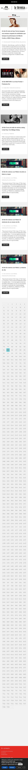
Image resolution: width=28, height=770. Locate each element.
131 (25, 373)
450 (3, 550)
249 (16, 438)
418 (20, 530)
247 (8, 438)
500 (12, 576)
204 (3, 415)
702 (3, 687)
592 (20, 625)
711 (16, 691)
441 (16, 543)
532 (20, 592)
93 (16, 353)
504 (3, 579)
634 (20, 648)
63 (16, 337)
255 (16, 442)
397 (8, 520)
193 (8, 409)
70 (20, 340)
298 (20, 465)
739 (8, 707)
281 (24, 455)
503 (24, 576)
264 (3, 448)
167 (24, 392)
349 (8, 494)
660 (3, 664)
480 (3, 566)
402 (3, 523)
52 (20, 330)
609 (16, 635)
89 (24, 350)
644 (12, 655)
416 (12, 530)
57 (16, 334)
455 (24, 550)
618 (4, 641)
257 (24, 442)
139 (8, 379)
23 (24, 314)
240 (3, 435)
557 (24, 605)
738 (4, 707)
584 (12, 622)
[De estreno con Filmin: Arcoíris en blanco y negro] (14, 163)
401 (24, 520)
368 (12, 504)
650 (12, 658)
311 (25, 471)
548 (12, 602)
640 (20, 651)
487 (8, 569)
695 (24, 681)
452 (12, 550)
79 (8, 347)
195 (16, 409)
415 (8, 530)
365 (24, 501)
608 (12, 635)
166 (20, 392)
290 (12, 461)
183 (16, 402)
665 (24, 664)
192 (4, 409)
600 (3, 632)
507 (16, 579)
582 (4, 622)
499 (8, 576)
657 (16, 661)
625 (8, 645)
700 (20, 684)
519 (16, 586)
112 (20, 363)
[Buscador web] (26, 8)
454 (20, 550)
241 (8, 435)
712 (20, 691)
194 (12, 409)
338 (12, 487)
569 (24, 612)
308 (12, 471)
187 (8, 406)
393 (16, 517)
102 (4, 360)
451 (8, 550)
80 (12, 347)
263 (24, 445)
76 (20, 343)
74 (12, 343)
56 (12, 334)
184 (20, 402)
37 (8, 324)
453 (16, 550)
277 (8, 455)
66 (4, 340)
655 (8, 661)
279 (16, 455)
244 (20, 435)
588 (4, 625)
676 (20, 671)
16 (20, 311)
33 (16, 320)
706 (20, 687)
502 (20, 576)
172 (20, 396)
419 (24, 530)
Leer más (5, 58)
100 (20, 356)
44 (12, 327)
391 (8, 517)
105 (16, 360)
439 (8, 543)
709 (8, 691)
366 (4, 504)
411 (16, 527)
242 (12, 435)
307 (8, 471)
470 (12, 560)
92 (12, 353)
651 (16, 658)
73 (8, 343)
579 (16, 618)
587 (24, 622)
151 (8, 386)
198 (4, 412)
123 (16, 370)
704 (12, 687)
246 (3, 438)
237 (16, 432)
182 (12, 402)
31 (8, 320)
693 (16, 681)
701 (24, 684)
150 (4, 386)
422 (12, 533)
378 (4, 510)
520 (20, 586)
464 (12, 556)
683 (24, 674)
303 (16, 468)
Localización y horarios (7, 751)
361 (8, 501)
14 (12, 311)
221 (24, 422)
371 (24, 504)
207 (16, 415)
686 (12, 677)
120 (4, 370)
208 (20, 415)
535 (8, 596)
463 (8, 556)
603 (16, 632)
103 (8, 360)
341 (24, 487)
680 (12, 674)
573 (16, 615)
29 (24, 317)
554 (12, 605)
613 (8, 638)
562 (20, 609)
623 (24, 641)
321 (16, 478)
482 (12, 566)
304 (20, 468)
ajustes (20, 764)
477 (16, 563)
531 (16, 592)
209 (24, 415)
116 (12, 366)
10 (20, 307)
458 (12, 553)
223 (8, 425)
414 (4, 530)
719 (24, 694)
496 (20, 573)
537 (16, 596)
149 (24, 383)
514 (20, 582)
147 (16, 383)
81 (16, 347)
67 (8, 340)
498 (3, 576)
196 (20, 409)
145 (8, 383)
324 (3, 481)
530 (12, 592)
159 (16, 389)
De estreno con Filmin (10, 178)
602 (12, 632)
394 (20, 517)
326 (12, 481)
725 (24, 697)
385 (8, 514)
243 (16, 435)
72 (4, 343)
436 (20, 540)
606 (3, 635)
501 (16, 576)
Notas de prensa (21, 42)
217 (8, 422)
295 (8, 465)
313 (8, 474)
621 (16, 641)
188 (12, 406)
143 (24, 379)
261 (16, 445)
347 (24, 491)
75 (16, 343)
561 (16, 609)
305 (24, 468)
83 (24, 347)
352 (20, 494)
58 (20, 334)
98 (12, 356)
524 (12, 589)
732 (4, 704)
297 (16, 465)
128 (12, 373)
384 (3, 514)
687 (16, 677)
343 (8, 491)
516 (4, 586)
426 (3, 537)
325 (8, 481)
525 (16, 589)
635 (24, 648)
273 (16, 451)
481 (8, 566)
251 (24, 438)
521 (24, 586)
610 (20, 635)
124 (20, 370)
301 (8, 468)
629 (24, 645)
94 (20, 353)
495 (16, 573)
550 (20, 602)
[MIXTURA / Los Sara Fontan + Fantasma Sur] (14, 73)
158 (12, 389)
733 (8, 704)
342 (3, 491)
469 (8, 560)
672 (3, 671)
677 (24, 671)
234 (3, 432)
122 (12, 370)
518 (12, 586)
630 (3, 648)
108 (4, 363)
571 (8, 615)
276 (3, 455)
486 (3, 569)
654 (3, 661)
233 (24, 428)
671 (24, 668)
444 (4, 546)
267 (16, 448)
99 (16, 356)
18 (4, 314)
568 (20, 612)
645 (16, 655)
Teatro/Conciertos (14, 88)
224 (12, 425)
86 (12, 350)
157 (8, 389)
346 (20, 491)
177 (16, 399)
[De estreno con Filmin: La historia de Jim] (14, 259)
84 (4, 350)
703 (8, 687)
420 (3, 533)
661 (8, 664)
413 (24, 527)
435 (16, 540)
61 (8, 337)
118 (20, 366)
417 (16, 530)
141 (16, 379)
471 (16, 560)
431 (24, 537)
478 (20, 563)
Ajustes (19, 767)
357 (16, 497)
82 (20, 347)
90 (4, 353)
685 (8, 677)
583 (8, 622)
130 (20, 373)
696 (3, 684)
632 (12, 648)
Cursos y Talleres (9, 133)
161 (24, 389)
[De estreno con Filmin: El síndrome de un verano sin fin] (14, 211)
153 (16, 386)
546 (3, 602)
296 (12, 465)
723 (16, 697)
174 (4, 399)
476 (12, 563)
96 (4, 356)
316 (20, 474)
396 (4, 520)
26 (12, 317)
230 (12, 428)
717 (16, 694)
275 (24, 451)
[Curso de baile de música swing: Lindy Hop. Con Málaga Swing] (14, 119)
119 (24, 366)
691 (8, 681)
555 (16, 605)
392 (12, 517)
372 (4, 507)
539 (24, 596)
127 (8, 373)
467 (24, 556)
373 (8, 507)
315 (16, 474)
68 (12, 340)
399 (16, 520)
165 (16, 392)
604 (20, 632)
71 (24, 340)
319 (8, 478)
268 (20, 448)
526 (20, 589)
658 (20, 661)
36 (4, 324)
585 (16, 622)
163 (8, 392)
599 (24, 628)
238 (20, 432)
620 (12, 641)
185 (24, 402)
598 (20, 628)
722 (12, 697)
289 (8, 461)
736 (20, 704)
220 (20, 422)
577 (8, 618)
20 (12, 314)
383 (24, 510)
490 (20, 569)
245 (24, 435)
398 (12, 520)
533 (24, 592)
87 (16, 350)
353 (24, 494)
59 (24, 334)
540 (3, 599)
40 (20, 324)
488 (12, 569)
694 (20, 681)
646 (20, 655)
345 (16, 491)
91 (8, 353)
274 (20, 451)
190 (20, 406)
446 (12, 546)
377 (24, 507)
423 (16, 533)
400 (20, 520)
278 (12, 455)
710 (12, 691)
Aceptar (4, 767)
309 (16, 471)
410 (12, 527)
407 (24, 523)
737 (24, 704)
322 (20, 478)
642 (3, 655)
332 (12, 484)
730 (20, 700)
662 (12, 664)
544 (20, 599)
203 (24, 412)
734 (12, 704)
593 (24, 625)
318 (4, 478)
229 (8, 428)
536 (12, 596)
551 (24, 602)
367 (8, 504)
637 (8, 651)
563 (24, 609)
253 (8, 442)
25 (8, 317)
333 (16, 484)
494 (12, 573)
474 (3, 563)
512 (12, 582)
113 (25, 363)
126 (4, 373)
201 (16, 412)
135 (16, 376)
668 (12, 668)
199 (8, 412)
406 (20, 523)
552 (4, 605)
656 (12, 661)
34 (20, 320)
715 (8, 694)
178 (20, 399)
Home (9, 16)
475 (8, 563)
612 (4, 638)
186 (4, 406)
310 (20, 471)
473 (24, 560)
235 (8, 432)
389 (24, 514)
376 (20, 507)
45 (16, 327)
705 (16, 687)
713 (24, 691)
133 (8, 376)
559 (8, 609)
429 (16, 537)
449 (24, 546)
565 (8, 612)
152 (12, 386)
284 (12, 458)
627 (16, 645)
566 (12, 612)
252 (4, 442)
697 (8, 684)
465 (16, 556)
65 (24, 337)
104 (12, 360)
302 (12, 468)
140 (12, 379)
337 (8, 487)
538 (20, 596)
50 (12, 330)
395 (24, 517)
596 (12, 628)
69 (16, 340)
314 (12, 474)
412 (20, 527)
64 (20, 337)
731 (24, 700)
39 (16, 324)
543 (16, 599)
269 (24, 448)
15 (16, 311)
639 (16, 651)
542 (12, 599)
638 (12, 651)
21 (16, 314)
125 (24, 370)
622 (20, 641)
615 (16, 638)
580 (20, 618)
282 (3, 458)
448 (20, 546)
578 (12, 618)
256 (20, 442)
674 (12, 671)
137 (24, 376)
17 (24, 311)
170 (12, 396)
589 (8, 625)
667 (8, 668)
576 (4, 618)
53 (24, 330)
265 (8, 448)
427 (8, 537)
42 (4, 327)
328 (20, 481)
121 (8, 370)
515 (24, 582)
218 (12, 422)
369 (16, 504)
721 (8, 697)
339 (16, 487)
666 (3, 668)
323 (24, 478)
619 (8, 641)
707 (24, 687)
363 (16, 501)
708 (3, 691)
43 (8, 327)
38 (12, 324)
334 (20, 484)
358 (20, 497)
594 (3, 628)
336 (4, 487)
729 (16, 700)
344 (12, 491)
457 (8, 553)
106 (20, 360)
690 (3, 681)
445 (8, 546)
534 (4, 596)
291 (16, 461)
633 (16, 648)
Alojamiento (4, 754)
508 (20, 579)
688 (20, 677)
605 (24, 632)
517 (8, 586)
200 (12, 412)
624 (3, 645)
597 (16, 628)
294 (3, 465)
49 (8, 330)
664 (20, 664)
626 (12, 645)
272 (12, 451)
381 (16, 510)
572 (12, 615)
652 (20, 658)
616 (20, 638)
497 (24, 573)
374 (12, 507)
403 (8, 523)
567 (16, 612)
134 (12, 376)
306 (3, 471)
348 (3, 494)
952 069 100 (14, 1)
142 (20, 379)
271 (8, 451)
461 (24, 553)
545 (24, 599)
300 (3, 468)
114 (4, 366)
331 (8, 484)
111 (16, 363)
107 (24, 360)
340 (20, 487)
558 (4, 609)
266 (12, 448)
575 (24, 615)
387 (16, 514)
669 (16, 668)
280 (20, 455)
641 (24, 651)
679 (8, 674)
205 (8, 415)
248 (12, 438)
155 (24, 386)
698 (12, 684)
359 (24, 497)
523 (8, 589)
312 (4, 474)
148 (20, 383)
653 (24, 658)
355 (8, 497)
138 (4, 379)
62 (12, 337)
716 (12, 694)
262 (20, 445)
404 (12, 523)
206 (12, 415)
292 (20, 461)
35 (24, 320)
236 (12, 432)
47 (25, 327)
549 (16, 602)
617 (24, 638)
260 (12, 445)
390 (3, 517)
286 (20, 458)
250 (20, 438)
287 (24, 458)
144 (4, 383)
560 (12, 609)
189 (16, 406)
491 (24, 569)
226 (20, 425)
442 (20, 543)
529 (8, 592)
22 (20, 314)
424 (20, 533)
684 (3, 677)
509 (24, 579)
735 (16, 704)
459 (16, 553)
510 (4, 582)
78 (4, 347)
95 (24, 353)
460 (20, 553)
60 (4, 337)
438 (3, 543)
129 (16, 373)
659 (24, 661)
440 (12, 543)
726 (3, 700)
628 (20, 645)
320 (12, 478)
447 (16, 546)
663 (16, 664)
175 (8, 399)
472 (20, 560)
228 (3, 428)
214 (20, 419)
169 (8, 396)
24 (4, 317)
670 (20, 668)
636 (4, 651)
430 (20, 537)
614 (12, 638)
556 (20, 605)
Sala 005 (6, 88)
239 (24, 432)
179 (24, 399)
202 (20, 412)
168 (4, 396)
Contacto (3, 752)
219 (16, 422)
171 (16, 396)
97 (8, 356)
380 (12, 510)
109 (8, 363)
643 (8, 655)
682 (20, 674)
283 (8, 458)
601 (8, 632)
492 (3, 573)
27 (16, 317)
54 (4, 334)
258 (4, 445)
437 (24, 540)
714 (4, 694)
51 (16, 330)
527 (24, 589)
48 (4, 330)
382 (20, 510)
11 (24, 307)
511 (8, 582)
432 (3, 540)
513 (16, 582)
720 (3, 697)
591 (16, 625)
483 (16, 566)
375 (16, 507)
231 (16, 428)
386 (12, 514)
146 (12, 383)
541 (8, 599)
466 (20, 556)
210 (4, 419)
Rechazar (12, 767)
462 (3, 556)
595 (8, 628)
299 (24, 465)
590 (12, 625)
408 (3, 527)
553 (8, 605)
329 (24, 481)
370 (20, 504)
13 (8, 311)
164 (12, 392)
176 (12, 399)
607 (8, 635)
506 (12, 579)
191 (24, 406)
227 (24, 425)
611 (24, 635)
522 (4, 589)
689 (24, 677)
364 (20, 501)
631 (8, 648)
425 (24, 533)
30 (4, 320)
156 (4, 389)
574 (20, 615)
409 (8, 527)
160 (20, 389)
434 (12, 540)
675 (16, 671)
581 (24, 618)
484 (20, 566)
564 (3, 612)
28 (20, 317)
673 (8, 671)
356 (12, 497)
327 (16, 481)
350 (12, 494)
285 (16, 458)
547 (8, 602)
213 (16, 419)
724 (20, 697)
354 (4, 497)
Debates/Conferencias (8, 180)
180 (4, 402)
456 (3, 553)
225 (16, 425)
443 (24, 543)
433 (8, 540)
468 (3, 560)
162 (4, 392)
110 (12, 363)
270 (3, 451)
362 (12, 501)
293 (24, 461)
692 (12, 681)
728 (12, 700)
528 (4, 592)
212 (12, 419)
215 (24, 419)
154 (20, 386)
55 (8, 334)
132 (4, 376)
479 (24, 563)
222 (3, 425)
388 (20, 514)
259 (8, 445)
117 (16, 366)
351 (16, 494)
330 (4, 484)
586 (20, 622)
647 (24, 655)
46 (20, 327)
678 (3, 674)
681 (16, 674)
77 (24, 343)
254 (12, 442)
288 (3, 461)
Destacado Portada (9, 42)
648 (3, 658)
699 (16, 684)
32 (12, 320)
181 (8, 402)
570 (4, 615)
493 (8, 573)
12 (4, 311)
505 (8, 579)
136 (20, 376)
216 (4, 422)
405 (16, 523)
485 (24, 566)
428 (12, 537)
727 (8, 700)
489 (16, 569)
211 (8, 419)
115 (8, 366)
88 (20, 350)
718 (20, 694)
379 (8, 510)
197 (24, 409)
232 (20, 428)
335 (24, 484)
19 (8, 314)
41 (24, 324)
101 (24, 356)
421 (8, 533)
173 (24, 396)
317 (24, 474)
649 (8, 658)
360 (3, 501)
